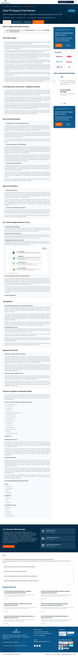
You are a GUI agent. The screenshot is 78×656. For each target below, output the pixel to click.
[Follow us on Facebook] (37, 646)
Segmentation (27, 22)
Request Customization (68, 45)
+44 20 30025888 (40, 635)
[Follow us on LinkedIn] (40, 646)
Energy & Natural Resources (16, 6)
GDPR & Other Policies (67, 654)
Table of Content (17, 22)
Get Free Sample (58, 45)
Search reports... (63, 1)
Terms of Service (56, 654)
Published (7, 6)
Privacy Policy (48, 654)
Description (7, 21)
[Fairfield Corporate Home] (16, 631)
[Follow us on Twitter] (35, 646)
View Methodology (9, 546)
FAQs (74, 654)
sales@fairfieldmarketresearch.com (42, 641)
